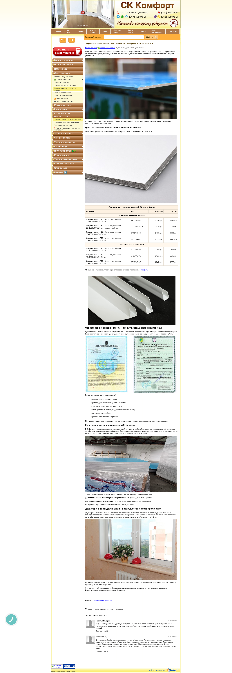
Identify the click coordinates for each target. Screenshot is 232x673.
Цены (105, 31)
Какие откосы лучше (61, 82)
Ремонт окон (60, 109)
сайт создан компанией (157, 670)
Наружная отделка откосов (64, 77)
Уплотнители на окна (64, 142)
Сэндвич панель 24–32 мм (102, 600)
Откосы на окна (62, 73)
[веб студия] (173, 670)
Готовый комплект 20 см (63, 93)
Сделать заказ (117, 31)
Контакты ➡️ (60, 172)
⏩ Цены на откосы (61, 99)
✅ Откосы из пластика (62, 80)
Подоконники (60, 69)
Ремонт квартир (62, 155)
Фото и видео (93, 31)
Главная (57, 31)
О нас (68, 31)
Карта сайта (130, 31)
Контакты (172, 31)
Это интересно (157, 31)
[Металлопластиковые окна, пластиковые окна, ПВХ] (69, 668)
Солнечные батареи (64, 164)
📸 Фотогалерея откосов (63, 101)
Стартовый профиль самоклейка (66, 122)
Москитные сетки (62, 105)
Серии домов (61, 168)
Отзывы (80, 31)
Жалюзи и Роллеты (63, 133)
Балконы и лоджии (63, 60)
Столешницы (60, 146)
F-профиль (143, 270)
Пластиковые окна (63, 64)
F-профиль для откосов (63, 125)
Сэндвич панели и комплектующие (63, 114)
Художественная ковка (65, 159)
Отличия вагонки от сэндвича (65, 85)
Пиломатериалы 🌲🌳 (65, 151)
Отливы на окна (62, 138)
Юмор (143, 31)
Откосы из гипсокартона (63, 96)
